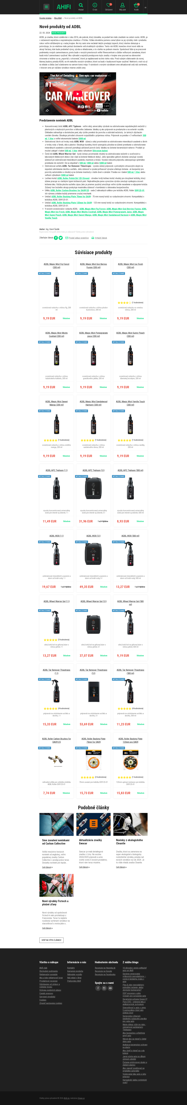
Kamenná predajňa (75, 971)
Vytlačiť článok (101, 238)
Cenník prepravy (46, 993)
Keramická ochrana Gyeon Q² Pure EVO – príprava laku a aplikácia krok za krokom (135, 1002)
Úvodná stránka (45, 18)
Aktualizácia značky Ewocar (90, 841)
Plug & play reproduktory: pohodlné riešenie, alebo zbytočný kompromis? (133, 987)
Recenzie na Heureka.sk (105, 968)
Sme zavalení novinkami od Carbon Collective (55, 842)
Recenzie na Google (103, 971)
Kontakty (71, 968)
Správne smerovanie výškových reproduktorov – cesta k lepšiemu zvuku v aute (134, 977)
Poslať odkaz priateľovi (79, 238)
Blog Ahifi (58, 18)
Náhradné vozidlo (74, 974)
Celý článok (46, 867)
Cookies (42, 1000)
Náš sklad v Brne (74, 977)
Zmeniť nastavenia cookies (50, 1003)
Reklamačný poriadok (48, 974)
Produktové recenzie (48, 981)
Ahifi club (43, 968)
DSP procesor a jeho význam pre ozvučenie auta (134, 994)
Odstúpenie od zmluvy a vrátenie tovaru (49, 985)
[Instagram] (104, 988)
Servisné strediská (47, 996)
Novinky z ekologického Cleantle (129, 841)
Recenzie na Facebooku (105, 974)
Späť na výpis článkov (51, 940)
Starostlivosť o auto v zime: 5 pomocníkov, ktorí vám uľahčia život (134, 1010)
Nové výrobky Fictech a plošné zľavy (55, 902)
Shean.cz (81, 1098)
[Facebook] (98, 988)
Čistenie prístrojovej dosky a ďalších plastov (135, 1063)
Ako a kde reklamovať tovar (51, 977)
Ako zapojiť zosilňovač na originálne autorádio (133, 1069)
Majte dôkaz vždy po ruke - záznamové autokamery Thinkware (134, 1027)
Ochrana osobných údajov (50, 990)
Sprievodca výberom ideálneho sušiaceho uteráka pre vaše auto (135, 1019)
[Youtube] (110, 988)
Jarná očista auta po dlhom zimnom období (134, 1057)
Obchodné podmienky (48, 971)
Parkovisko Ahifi (74, 981)
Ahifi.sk (66, 1098)
